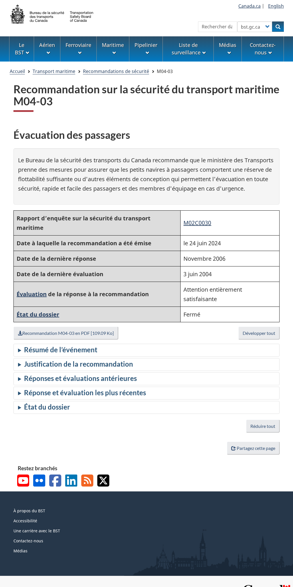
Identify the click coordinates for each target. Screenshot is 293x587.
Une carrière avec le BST (36, 530)
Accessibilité (25, 520)
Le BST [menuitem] (19, 48)
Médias (20, 551)
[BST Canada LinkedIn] (71, 481)
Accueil (17, 71)
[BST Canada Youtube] (23, 481)
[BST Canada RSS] (87, 481)
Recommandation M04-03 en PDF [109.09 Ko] (68, 333)
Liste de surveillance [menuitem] (186, 48)
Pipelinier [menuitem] (145, 44)
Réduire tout (262, 426)
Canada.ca (249, 6)
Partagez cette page (256, 448)
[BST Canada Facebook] (55, 481)
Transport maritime (54, 71)
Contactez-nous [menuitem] (263, 48)
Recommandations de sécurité (116, 71)
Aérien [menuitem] (47, 44)
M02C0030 (197, 223)
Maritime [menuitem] (113, 44)
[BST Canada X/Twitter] (103, 481)
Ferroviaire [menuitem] (78, 44)
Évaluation (32, 294)
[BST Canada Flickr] (39, 481)
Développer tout (259, 333)
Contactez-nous (28, 540)
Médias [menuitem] (227, 44)
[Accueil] (52, 13)
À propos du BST (29, 510)
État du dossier (38, 314)
